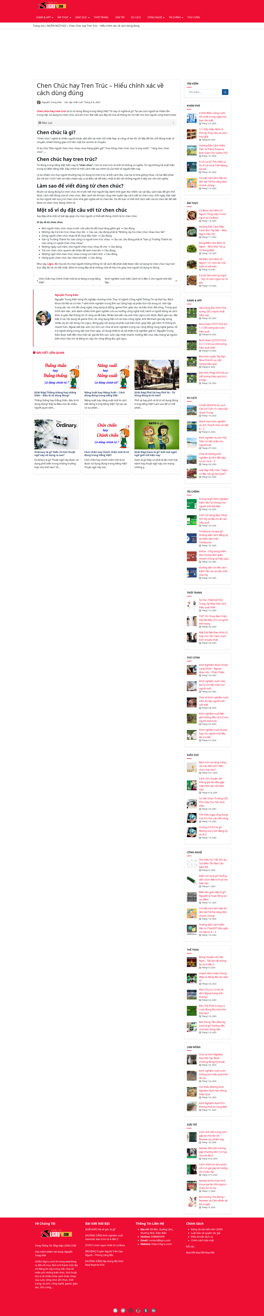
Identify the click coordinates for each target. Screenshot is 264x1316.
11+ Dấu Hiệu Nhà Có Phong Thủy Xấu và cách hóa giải (213, 133)
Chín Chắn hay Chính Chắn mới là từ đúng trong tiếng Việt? (106, 454)
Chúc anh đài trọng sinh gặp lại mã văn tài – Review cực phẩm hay (213, 1135)
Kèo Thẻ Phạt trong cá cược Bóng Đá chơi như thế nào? (212, 1009)
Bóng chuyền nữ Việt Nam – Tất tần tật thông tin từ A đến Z (212, 960)
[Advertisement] (132, 54)
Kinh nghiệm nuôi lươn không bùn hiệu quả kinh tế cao (213, 1074)
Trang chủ (39, 25)
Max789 (190, 1252)
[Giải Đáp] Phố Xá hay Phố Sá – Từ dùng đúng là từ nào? (154, 394)
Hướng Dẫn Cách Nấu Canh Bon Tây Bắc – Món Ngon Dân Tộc (213, 230)
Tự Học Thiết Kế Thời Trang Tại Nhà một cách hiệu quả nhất (212, 603)
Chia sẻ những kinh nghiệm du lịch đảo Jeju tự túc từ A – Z (212, 457)
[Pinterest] (130, 1310)
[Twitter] (123, 1310)
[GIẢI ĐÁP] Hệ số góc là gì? (100, 1229)
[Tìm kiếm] (225, 92)
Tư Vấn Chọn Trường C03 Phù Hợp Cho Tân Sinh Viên (213, 802)
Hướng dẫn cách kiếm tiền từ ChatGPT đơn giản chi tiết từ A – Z (213, 928)
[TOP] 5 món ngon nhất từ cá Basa (105, 1245)
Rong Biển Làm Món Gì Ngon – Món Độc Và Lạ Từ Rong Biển (212, 246)
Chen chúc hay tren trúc (51, 111)
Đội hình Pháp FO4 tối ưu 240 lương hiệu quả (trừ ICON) (213, 376)
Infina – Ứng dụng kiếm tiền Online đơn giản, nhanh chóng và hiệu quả (213, 555)
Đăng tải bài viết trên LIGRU (207, 1229)
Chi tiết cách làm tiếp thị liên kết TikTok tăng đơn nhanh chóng (213, 181)
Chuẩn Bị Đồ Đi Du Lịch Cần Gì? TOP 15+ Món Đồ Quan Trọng (213, 408)
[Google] (138, 1310)
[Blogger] (115, 1310)
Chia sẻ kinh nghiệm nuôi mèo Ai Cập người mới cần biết (213, 701)
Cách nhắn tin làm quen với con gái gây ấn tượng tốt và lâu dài (213, 1168)
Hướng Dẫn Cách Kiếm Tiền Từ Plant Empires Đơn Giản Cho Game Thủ (213, 149)
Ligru (50, 264)
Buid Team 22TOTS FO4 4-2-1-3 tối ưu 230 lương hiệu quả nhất (213, 344)
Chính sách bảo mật (202, 1240)
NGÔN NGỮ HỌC (57, 25)
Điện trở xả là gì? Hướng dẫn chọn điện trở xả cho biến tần (213, 879)
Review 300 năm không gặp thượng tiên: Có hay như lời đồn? (213, 1151)
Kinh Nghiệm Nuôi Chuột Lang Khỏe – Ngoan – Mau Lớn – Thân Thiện (213, 668)
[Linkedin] (153, 1310)
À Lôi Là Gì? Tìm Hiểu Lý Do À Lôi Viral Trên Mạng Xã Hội (213, 165)
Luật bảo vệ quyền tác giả (205, 1233)
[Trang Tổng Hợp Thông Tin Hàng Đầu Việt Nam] (51, 6)
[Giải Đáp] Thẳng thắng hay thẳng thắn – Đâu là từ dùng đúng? (55, 394)
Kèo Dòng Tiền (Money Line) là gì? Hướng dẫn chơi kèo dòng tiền (212, 1025)
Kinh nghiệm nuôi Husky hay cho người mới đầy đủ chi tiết (213, 733)
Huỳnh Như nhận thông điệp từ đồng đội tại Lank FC (213, 977)
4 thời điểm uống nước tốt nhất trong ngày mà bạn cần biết (212, 116)
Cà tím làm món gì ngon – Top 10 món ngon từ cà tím (213, 279)
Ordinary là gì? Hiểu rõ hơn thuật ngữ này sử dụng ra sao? (54, 454)
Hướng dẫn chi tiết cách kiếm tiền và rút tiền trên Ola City (213, 571)
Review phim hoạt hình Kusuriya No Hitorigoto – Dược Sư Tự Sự (213, 1184)
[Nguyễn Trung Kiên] (43, 318)
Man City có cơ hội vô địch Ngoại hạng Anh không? (211, 993)
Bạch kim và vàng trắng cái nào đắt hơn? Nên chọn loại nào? (212, 766)
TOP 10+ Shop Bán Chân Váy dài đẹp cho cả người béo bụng (213, 620)
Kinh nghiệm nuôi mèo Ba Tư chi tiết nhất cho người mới (212, 684)
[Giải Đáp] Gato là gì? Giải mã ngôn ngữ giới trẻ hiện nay (155, 454)
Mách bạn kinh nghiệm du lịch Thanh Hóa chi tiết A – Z (213, 425)
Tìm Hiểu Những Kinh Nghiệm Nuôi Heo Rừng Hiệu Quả (213, 1090)
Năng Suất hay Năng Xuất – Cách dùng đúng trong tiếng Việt (104, 394)
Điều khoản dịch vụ (202, 1236)
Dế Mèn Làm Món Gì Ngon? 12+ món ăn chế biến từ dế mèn (212, 262)
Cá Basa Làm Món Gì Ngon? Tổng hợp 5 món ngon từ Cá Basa (212, 214)
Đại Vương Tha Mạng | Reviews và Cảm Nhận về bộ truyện (213, 1200)
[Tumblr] (146, 1310)
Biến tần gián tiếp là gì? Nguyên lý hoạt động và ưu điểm (212, 895)
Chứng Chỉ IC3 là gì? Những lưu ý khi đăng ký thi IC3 (213, 831)
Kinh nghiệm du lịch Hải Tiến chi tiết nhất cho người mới (212, 441)
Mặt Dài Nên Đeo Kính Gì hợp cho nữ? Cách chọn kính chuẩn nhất (213, 636)
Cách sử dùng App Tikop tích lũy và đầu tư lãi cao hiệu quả (213, 518)
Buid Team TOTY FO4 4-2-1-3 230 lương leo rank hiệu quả (213, 327)
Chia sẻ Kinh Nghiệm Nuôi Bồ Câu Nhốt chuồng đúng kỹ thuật (212, 1058)
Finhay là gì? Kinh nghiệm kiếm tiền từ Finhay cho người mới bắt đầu (213, 502)
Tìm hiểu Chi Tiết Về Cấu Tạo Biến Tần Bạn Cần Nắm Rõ (213, 863)
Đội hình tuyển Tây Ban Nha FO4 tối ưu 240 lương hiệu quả (212, 360)
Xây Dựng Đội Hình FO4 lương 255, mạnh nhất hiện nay (212, 311)
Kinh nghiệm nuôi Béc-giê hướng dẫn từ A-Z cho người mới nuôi (213, 717)
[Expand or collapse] (173, 123)
